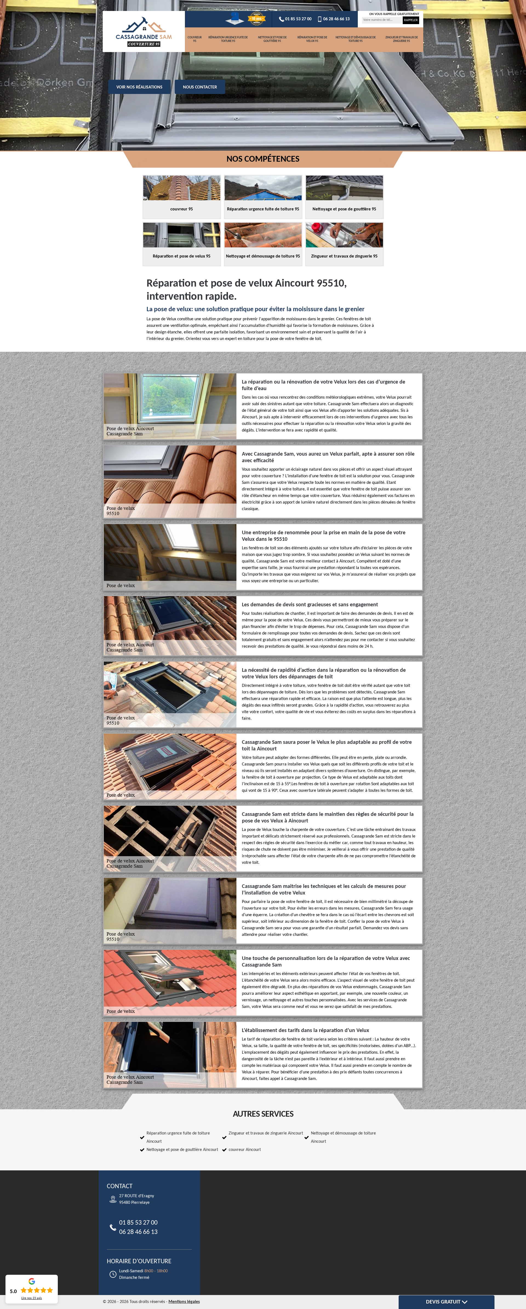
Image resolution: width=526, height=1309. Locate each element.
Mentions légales (184, 1302)
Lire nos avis (31, 1298)
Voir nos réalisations (139, 87)
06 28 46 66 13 (336, 19)
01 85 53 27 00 (298, 19)
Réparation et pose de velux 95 (312, 39)
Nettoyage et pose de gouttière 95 (272, 39)
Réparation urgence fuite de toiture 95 (228, 39)
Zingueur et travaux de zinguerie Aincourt (266, 1133)
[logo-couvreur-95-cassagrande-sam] (144, 31)
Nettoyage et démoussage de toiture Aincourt (343, 1137)
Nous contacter (200, 87)
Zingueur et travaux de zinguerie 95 (401, 39)
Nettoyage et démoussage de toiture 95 (356, 39)
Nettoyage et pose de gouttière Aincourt (182, 1150)
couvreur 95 (195, 39)
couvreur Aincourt (245, 1150)
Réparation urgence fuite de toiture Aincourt (178, 1137)
